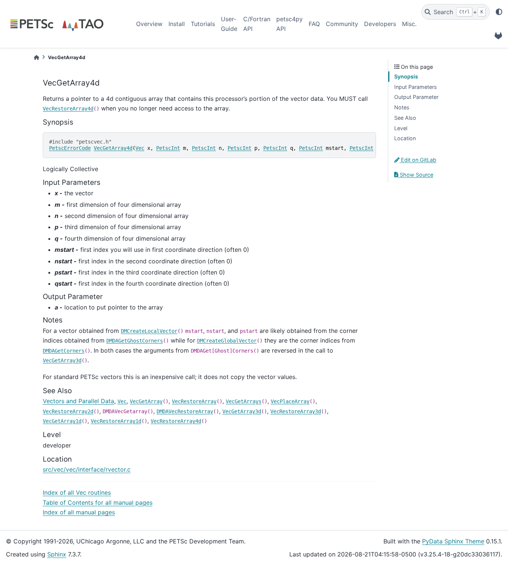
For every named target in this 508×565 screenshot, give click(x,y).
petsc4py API (289, 23)
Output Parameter (416, 97)
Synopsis (406, 76)
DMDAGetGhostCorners (134, 341)
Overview (149, 24)
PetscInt (168, 148)
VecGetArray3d (62, 360)
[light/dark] (499, 12)
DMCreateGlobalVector (227, 341)
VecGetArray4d (113, 148)
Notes (401, 107)
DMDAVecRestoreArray (185, 411)
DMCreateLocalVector (149, 331)
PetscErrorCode (70, 148)
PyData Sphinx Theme (453, 541)
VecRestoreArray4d (68, 109)
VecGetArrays (243, 401)
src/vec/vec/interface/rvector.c (87, 469)
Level (400, 128)
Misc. (409, 24)
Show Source (415, 174)
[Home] (36, 57)
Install (176, 24)
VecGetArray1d (62, 421)
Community (342, 24)
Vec (139, 148)
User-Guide (229, 23)
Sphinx (56, 554)
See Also (405, 118)
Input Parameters (415, 87)
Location (405, 138)
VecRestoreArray (194, 401)
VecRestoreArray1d (116, 421)
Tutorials (203, 24)
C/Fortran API (256, 23)
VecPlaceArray (290, 401)
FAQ (314, 24)
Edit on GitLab (417, 160)
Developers (380, 24)
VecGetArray (146, 401)
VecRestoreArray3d (295, 411)
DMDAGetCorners (63, 351)
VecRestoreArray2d (68, 411)
